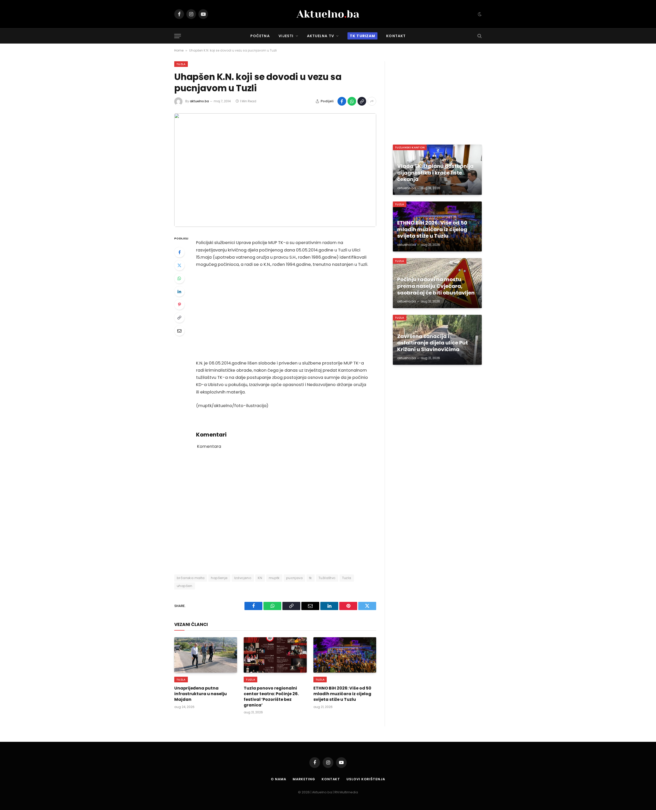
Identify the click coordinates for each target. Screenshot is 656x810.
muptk (274, 577)
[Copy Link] (361, 101)
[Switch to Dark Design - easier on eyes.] (479, 14)
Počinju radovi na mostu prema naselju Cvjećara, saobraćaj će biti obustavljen (436, 286)
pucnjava (294, 577)
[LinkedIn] (179, 291)
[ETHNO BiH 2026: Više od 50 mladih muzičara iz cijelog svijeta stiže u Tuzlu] (344, 655)
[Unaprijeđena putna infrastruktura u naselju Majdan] (205, 655)
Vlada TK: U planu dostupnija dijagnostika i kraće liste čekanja (435, 173)
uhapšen (184, 585)
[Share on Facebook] (341, 101)
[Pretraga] (479, 36)
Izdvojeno (243, 577)
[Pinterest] (179, 304)
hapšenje (219, 577)
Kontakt (396, 35)
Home (178, 50)
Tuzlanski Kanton (410, 147)
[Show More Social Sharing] (371, 101)
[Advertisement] (282, 314)
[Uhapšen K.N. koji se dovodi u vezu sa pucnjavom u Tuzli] (275, 170)
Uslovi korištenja (365, 779)
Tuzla (181, 64)
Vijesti (286, 35)
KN (260, 577)
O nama (278, 779)
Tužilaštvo (327, 577)
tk (310, 577)
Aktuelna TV (320, 35)
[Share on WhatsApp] (351, 101)
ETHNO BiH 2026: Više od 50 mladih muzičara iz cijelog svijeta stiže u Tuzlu (342, 693)
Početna (260, 35)
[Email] (179, 331)
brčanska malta (190, 577)
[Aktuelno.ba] (328, 14)
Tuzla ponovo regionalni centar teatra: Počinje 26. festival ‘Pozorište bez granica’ (271, 696)
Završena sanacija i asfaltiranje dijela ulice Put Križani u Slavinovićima (432, 343)
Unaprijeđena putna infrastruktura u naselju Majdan (200, 693)
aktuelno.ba (199, 101)
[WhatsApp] (179, 278)
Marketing (304, 779)
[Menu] (177, 36)
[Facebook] (179, 252)
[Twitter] (179, 265)
